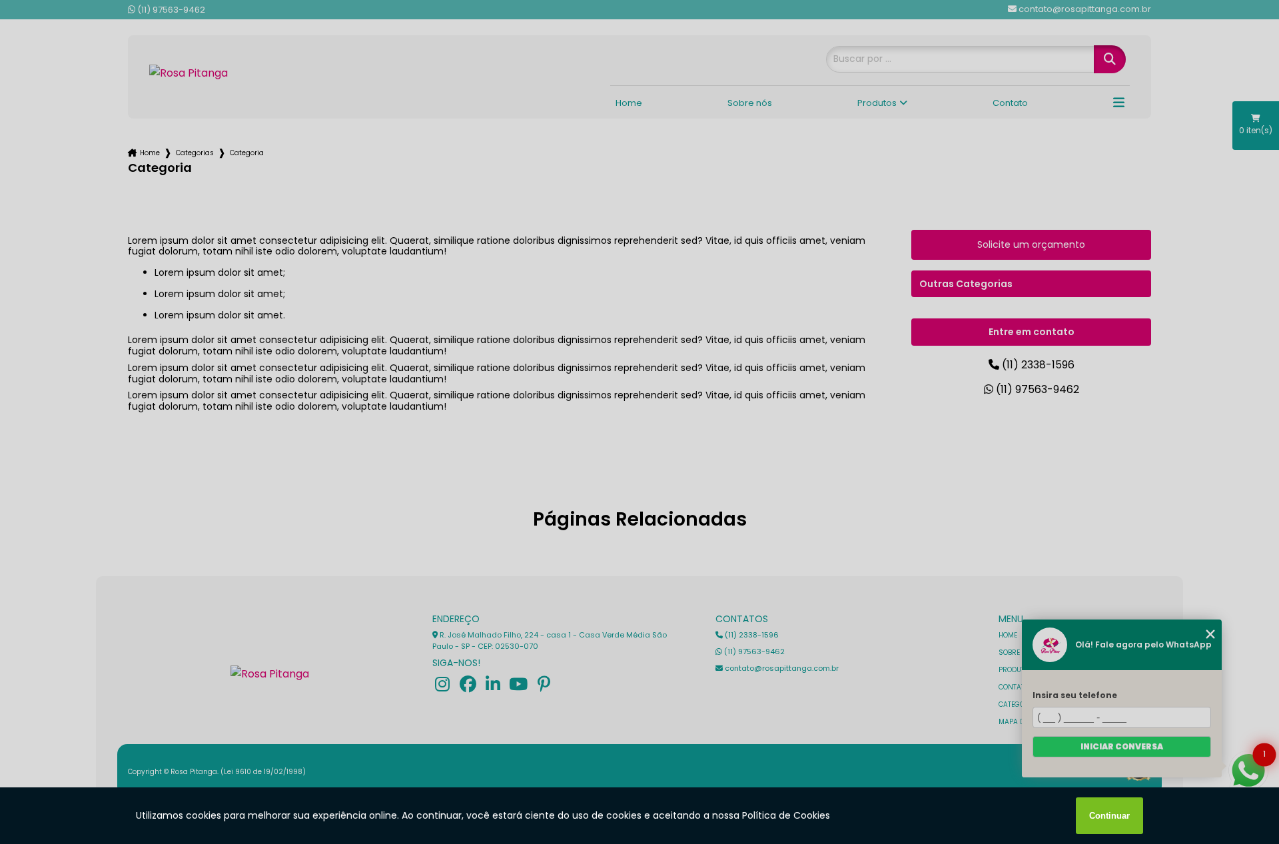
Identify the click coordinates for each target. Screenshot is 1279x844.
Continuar (1109, 816)
